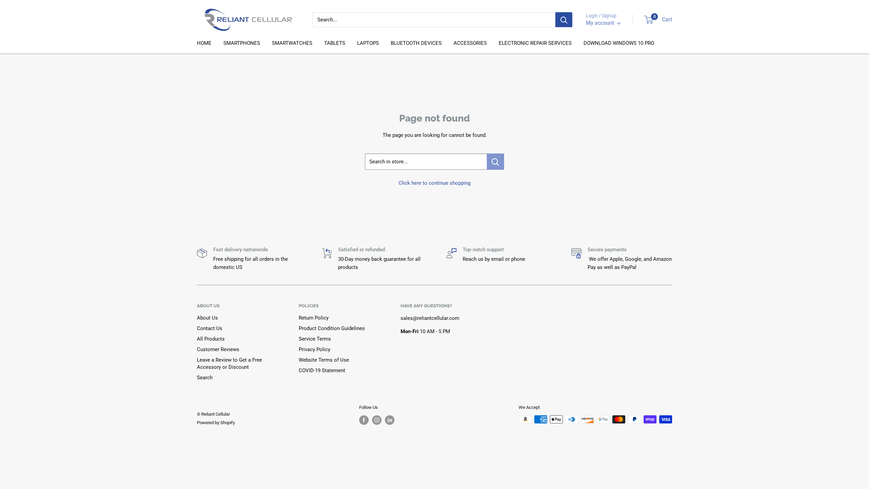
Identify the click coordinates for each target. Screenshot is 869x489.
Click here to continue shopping (434, 183)
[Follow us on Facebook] (364, 420)
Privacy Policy (314, 349)
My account (600, 23)
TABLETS (334, 43)
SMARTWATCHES (292, 43)
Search (204, 378)
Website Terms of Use (324, 360)
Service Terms (315, 339)
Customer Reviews (218, 349)
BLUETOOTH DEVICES (416, 43)
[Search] (563, 19)
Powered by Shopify (216, 422)
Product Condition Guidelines (332, 328)
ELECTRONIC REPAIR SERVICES (535, 43)
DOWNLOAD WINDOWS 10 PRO (619, 43)
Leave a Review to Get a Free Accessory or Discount (229, 363)
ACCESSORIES (470, 43)
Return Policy (314, 318)
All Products (211, 339)
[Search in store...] (495, 161)
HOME (204, 43)
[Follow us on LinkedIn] (389, 420)
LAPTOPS (368, 43)
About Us (207, 318)
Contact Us (209, 328)
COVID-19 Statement (322, 370)
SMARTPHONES (241, 43)
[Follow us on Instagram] (377, 420)
